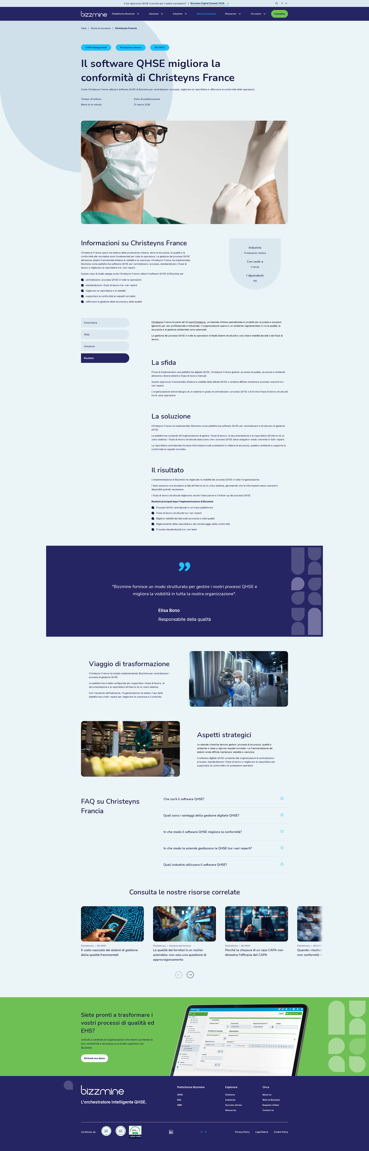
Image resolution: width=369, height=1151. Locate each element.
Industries (230, 1100)
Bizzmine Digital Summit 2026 (207, 3)
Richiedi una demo (94, 1058)
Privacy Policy (242, 1132)
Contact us (268, 1110)
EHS (179, 1100)
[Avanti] (190, 974)
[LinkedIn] (171, 1132)
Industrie (177, 13)
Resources (230, 13)
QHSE (180, 1094)
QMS (179, 1105)
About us (266, 1094)
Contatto (279, 13)
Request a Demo (270, 1105)
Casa (83, 28)
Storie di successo (206, 13)
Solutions (230, 1094)
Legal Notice (261, 1132)
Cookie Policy (281, 1132)
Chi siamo (256, 13)
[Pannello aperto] (137, 14)
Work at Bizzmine (271, 1100)
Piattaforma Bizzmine (123, 13)
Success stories (233, 1105)
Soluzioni (154, 13)
